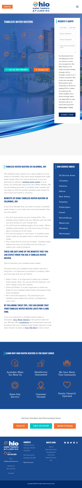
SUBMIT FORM (67, 115)
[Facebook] (65, 443)
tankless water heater (31, 182)
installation (24, 322)
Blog (51, 460)
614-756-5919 (31, 328)
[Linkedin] (74, 443)
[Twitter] (71, 443)
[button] (7, 7)
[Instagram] (68, 443)
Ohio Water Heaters (21, 320)
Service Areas (51, 455)
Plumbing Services (51, 452)
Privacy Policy (63, 107)
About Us (51, 447)
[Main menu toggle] (77, 6)
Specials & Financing (51, 457)
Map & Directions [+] (28, 462)
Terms (71, 107)
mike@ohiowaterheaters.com (11, 461)
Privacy (49, 483)
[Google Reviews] (77, 443)
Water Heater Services (51, 449)
